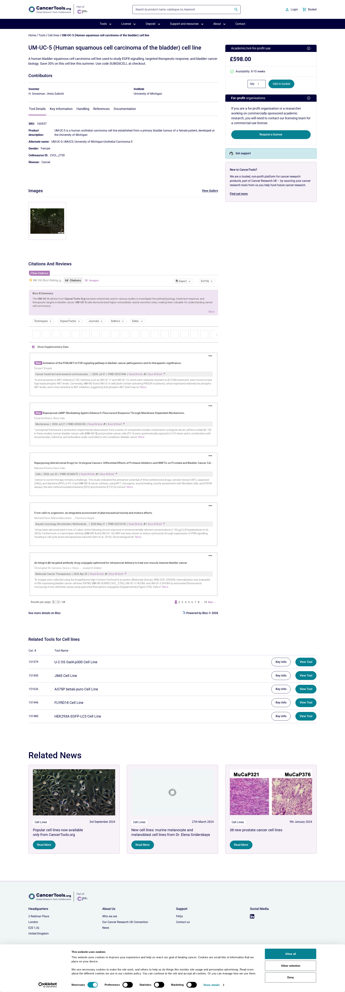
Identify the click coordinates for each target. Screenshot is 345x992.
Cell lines (53, 35)
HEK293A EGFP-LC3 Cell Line (77, 716)
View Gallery (210, 190)
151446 (33, 702)
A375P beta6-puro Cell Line (76, 689)
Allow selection (290, 965)
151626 (33, 689)
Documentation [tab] (125, 109)
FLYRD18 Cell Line (68, 702)
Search (236, 9)
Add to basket (281, 84)
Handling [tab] (83, 109)
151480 (33, 716)
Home (32, 35)
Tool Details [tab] (37, 109)
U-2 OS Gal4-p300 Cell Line (75, 662)
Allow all (290, 953)
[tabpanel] (123, 141)
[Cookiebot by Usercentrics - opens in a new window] (47, 985)
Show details (211, 984)
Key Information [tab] (61, 109)
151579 (33, 662)
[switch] (128, 985)
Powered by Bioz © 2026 (202, 613)
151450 (33, 675)
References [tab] (101, 109)
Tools (41, 35)
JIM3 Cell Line (65, 675)
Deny (290, 977)
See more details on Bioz (44, 613)
